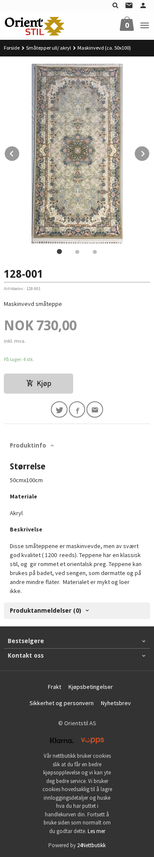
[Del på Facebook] (77, 409)
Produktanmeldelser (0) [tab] (45, 610)
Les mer (96, 831)
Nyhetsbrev (116, 703)
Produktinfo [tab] (28, 445)
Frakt (54, 687)
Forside (12, 47)
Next (149, 152)
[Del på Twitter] (59, 409)
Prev (19, 152)
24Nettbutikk (91, 845)
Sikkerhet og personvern (62, 703)
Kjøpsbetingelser (90, 687)
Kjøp (44, 383)
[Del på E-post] (94, 409)
